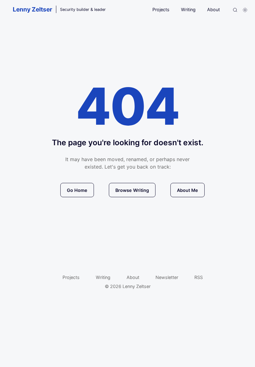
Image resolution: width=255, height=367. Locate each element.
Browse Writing (132, 190)
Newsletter (166, 277)
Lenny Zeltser (32, 9)
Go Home (77, 190)
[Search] (235, 10)
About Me (187, 190)
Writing (188, 9)
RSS (198, 277)
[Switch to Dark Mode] (245, 10)
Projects (160, 9)
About (213, 9)
